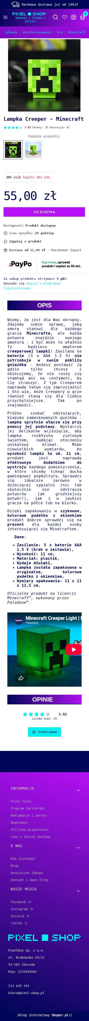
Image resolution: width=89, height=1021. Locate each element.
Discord (18, 916)
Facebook (19, 902)
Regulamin (19, 822)
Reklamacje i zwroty (29, 815)
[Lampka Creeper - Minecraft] (13, 150)
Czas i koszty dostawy (31, 837)
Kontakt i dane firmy (30, 880)
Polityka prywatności (30, 829)
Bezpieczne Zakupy (27, 873)
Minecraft (76, 32)
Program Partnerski (28, 808)
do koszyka (44, 212)
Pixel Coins (21, 801)
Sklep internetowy (43, 1015)
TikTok (17, 923)
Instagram (20, 909)
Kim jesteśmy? (23, 859)
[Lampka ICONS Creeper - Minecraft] (33, 150)
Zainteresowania (37, 32)
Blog (14, 866)
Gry (60, 32)
